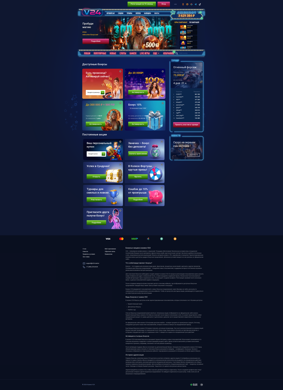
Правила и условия (89, 254)
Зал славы (86, 257)
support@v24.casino (92, 263)
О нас (84, 249)
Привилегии (108, 254)
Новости (85, 251)
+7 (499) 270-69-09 (92, 267)
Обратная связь (110, 251)
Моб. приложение (110, 249)
